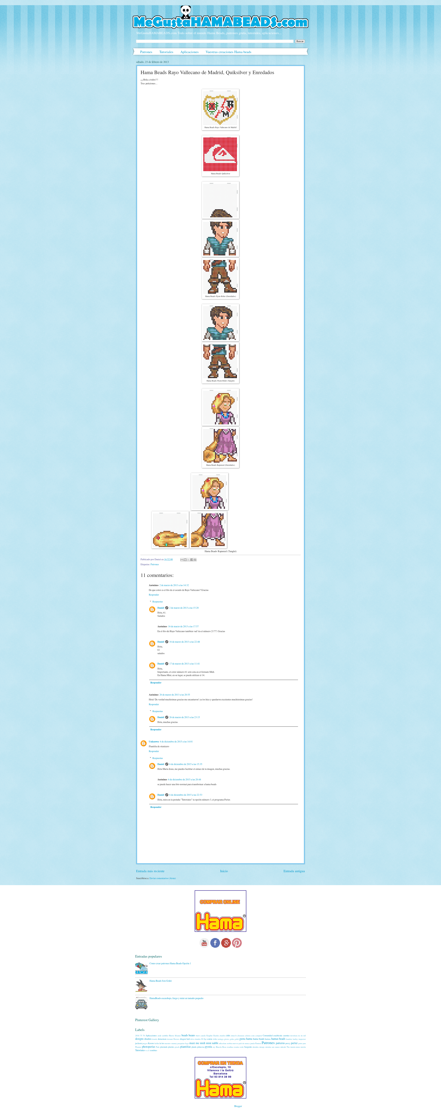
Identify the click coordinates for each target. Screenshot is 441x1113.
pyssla (208, 1047)
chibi (228, 1035)
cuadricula (277, 1035)
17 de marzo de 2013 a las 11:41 (184, 663)
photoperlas (148, 1047)
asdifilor (165, 1035)
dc (299, 1035)
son (273, 1047)
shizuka (256, 1047)
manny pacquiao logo (180, 1043)
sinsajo (262, 1047)
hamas (268, 1039)
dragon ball (185, 1039)
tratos (298, 1047)
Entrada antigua (294, 871)
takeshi (283, 1047)
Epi (205, 1039)
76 (144, 1035)
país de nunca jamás (247, 1043)
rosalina (230, 1047)
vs (146, 1050)
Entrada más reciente (150, 871)
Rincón (219, 1047)
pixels (177, 1047)
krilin (157, 1043)
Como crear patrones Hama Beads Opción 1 (170, 963)
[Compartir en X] (188, 559)
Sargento (248, 1046)
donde (154, 1039)
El (202, 1039)
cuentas (286, 1035)
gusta (242, 1039)
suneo (277, 1047)
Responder (154, 594)
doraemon (162, 1039)
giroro (226, 1039)
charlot (222, 1035)
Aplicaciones (189, 51)
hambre (289, 1039)
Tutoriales (166, 51)
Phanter (138, 1047)
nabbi (215, 1043)
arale (159, 1035)
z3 (148, 1050)
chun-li (234, 1035)
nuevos (235, 1043)
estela (209, 1039)
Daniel (160, 608)
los (163, 1043)
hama (249, 1039)
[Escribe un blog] (185, 559)
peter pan (302, 1043)
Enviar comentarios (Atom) (163, 878)
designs (139, 1039)
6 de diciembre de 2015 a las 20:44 (184, 779)
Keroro (151, 1043)
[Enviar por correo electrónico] (182, 559)
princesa (200, 1046)
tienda (292, 1047)
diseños (147, 1038)
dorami (170, 1039)
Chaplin (209, 1035)
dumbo (198, 1039)
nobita (229, 1043)
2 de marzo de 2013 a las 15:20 (184, 607)
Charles (216, 1035)
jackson (138, 1043)
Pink (158, 1047)
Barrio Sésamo (175, 1035)
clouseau (240, 1035)
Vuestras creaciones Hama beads (228, 51)
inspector (302, 1039)
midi (202, 1043)
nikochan (222, 1043)
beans (192, 1035)
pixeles (171, 1046)
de (302, 1035)
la (160, 1043)
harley (295, 1039)
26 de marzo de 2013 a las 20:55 (175, 694)
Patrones (146, 51)
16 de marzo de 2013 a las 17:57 (183, 626)
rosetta (236, 1047)
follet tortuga (218, 1039)
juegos (144, 1043)
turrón (303, 1047)
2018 (137, 1035)
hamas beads (278, 1039)
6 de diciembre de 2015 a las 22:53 (185, 794)
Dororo (176, 1039)
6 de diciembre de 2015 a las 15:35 (185, 764)
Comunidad (268, 1035)
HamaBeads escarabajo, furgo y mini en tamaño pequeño (176, 998)
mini (208, 1043)
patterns (280, 1043)
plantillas (185, 1047)
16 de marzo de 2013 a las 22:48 (184, 641)
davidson (294, 1035)
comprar (258, 1035)
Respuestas (157, 601)
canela (203, 1035)
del (304, 1035)
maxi (192, 1043)
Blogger (238, 1106)
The (288, 1047)
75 (141, 1035)
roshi (242, 1047)
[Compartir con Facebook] (191, 559)
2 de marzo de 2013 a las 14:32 (174, 585)
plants (194, 1046)
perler (294, 1043)
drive (192, 1039)
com (253, 1035)
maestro (168, 1043)
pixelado (163, 1046)
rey (214, 1047)
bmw (198, 1035)
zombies (153, 1050)
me (197, 1043)
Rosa (224, 1047)
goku (232, 1039)
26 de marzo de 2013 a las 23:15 (184, 717)
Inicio (224, 871)
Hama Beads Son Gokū (161, 980)
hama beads (258, 1038)
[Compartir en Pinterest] (195, 559)
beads (185, 1035)
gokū (237, 1039)
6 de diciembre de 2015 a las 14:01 (176, 741)
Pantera (258, 1043)
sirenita (268, 1047)
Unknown (154, 741)
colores (247, 1035)
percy (287, 1043)
